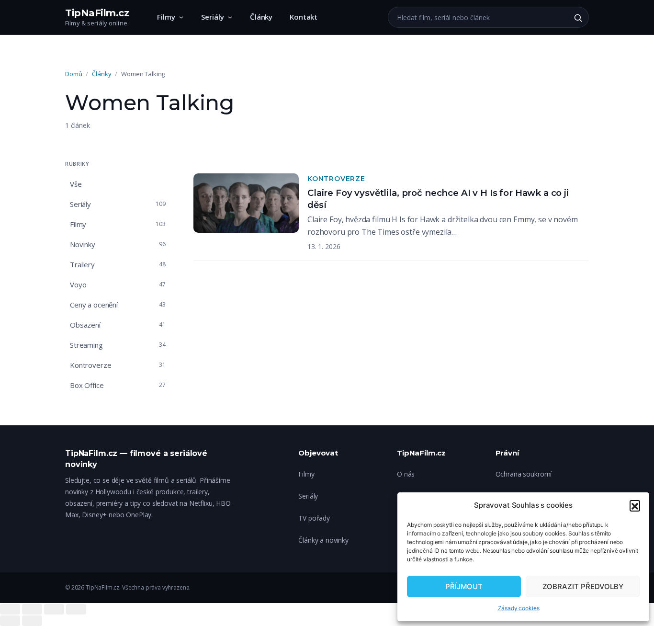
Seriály (212, 17)
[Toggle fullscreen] (54, 609)
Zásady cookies (519, 608)
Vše (76, 184)
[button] (635, 505)
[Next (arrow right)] (32, 620)
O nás (406, 473)
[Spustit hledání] (577, 17)
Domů (73, 73)
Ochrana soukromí (524, 473)
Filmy (166, 17)
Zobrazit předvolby (582, 586)
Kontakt (303, 17)
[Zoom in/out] (76, 609)
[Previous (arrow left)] (10, 620)
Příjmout (464, 586)
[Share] (32, 609)
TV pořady (314, 518)
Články (261, 17)
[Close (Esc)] (10, 609)
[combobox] (477, 17)
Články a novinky (323, 540)
